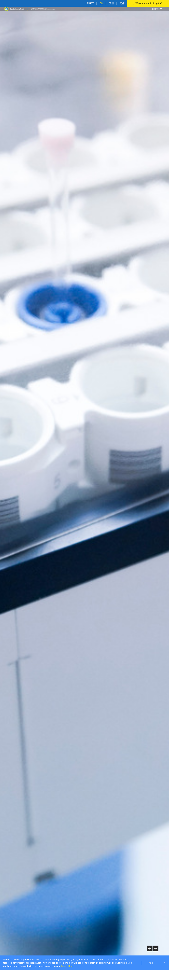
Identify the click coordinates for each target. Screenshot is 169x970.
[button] (149, 948)
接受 (151, 963)
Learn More (67, 966)
